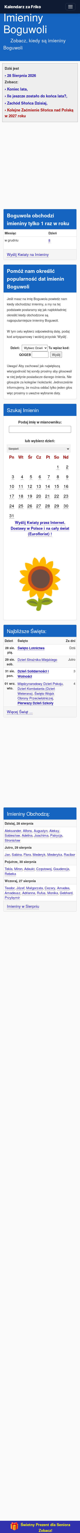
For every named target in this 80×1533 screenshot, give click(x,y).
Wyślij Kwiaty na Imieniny (28, 254)
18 (20, 496)
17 (11, 496)
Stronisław (12, 840)
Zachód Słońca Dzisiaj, (27, 103)
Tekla (8, 868)
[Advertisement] (40, 167)
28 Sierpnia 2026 (21, 75)
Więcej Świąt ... (20, 711)
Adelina (27, 835)
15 (56, 486)
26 (29, 506)
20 (38, 496)
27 (38, 506)
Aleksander (13, 830)
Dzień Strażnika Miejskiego (37, 659)
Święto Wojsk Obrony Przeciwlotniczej (36, 696)
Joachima (41, 835)
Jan (7, 854)
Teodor (10, 887)
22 (56, 496)
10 (11, 486)
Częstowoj (44, 868)
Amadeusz (12, 892)
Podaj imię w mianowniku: (40, 422)
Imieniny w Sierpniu (23, 906)
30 (66, 506)
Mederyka (54, 854)
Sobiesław (12, 835)
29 (56, 506)
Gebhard (66, 892)
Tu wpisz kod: (59, 347)
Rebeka (10, 873)
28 (47, 506)
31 (11, 515)
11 (20, 486)
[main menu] (70, 6)
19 (29, 496)
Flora (27, 854)
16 (66, 486)
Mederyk (39, 854)
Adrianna (28, 892)
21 (47, 496)
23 (66, 496)
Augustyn (41, 830)
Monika (52, 892)
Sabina (17, 854)
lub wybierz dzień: (40, 440)
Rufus (41, 892)
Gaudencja (61, 868)
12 (29, 486)
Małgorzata (34, 887)
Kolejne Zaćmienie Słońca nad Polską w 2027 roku (39, 112)
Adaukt (29, 868)
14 (47, 486)
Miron (18, 868)
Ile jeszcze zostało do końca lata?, (37, 95)
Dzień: (15, 347)
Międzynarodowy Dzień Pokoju (40, 683)
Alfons (27, 830)
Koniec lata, (17, 89)
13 (38, 486)
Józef (20, 887)
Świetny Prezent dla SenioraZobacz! (45, 1527)
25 (20, 506)
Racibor (69, 854)
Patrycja (56, 835)
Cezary (50, 887)
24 (11, 506)
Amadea (63, 887)
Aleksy (54, 830)
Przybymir (12, 897)
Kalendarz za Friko (22, 6)
